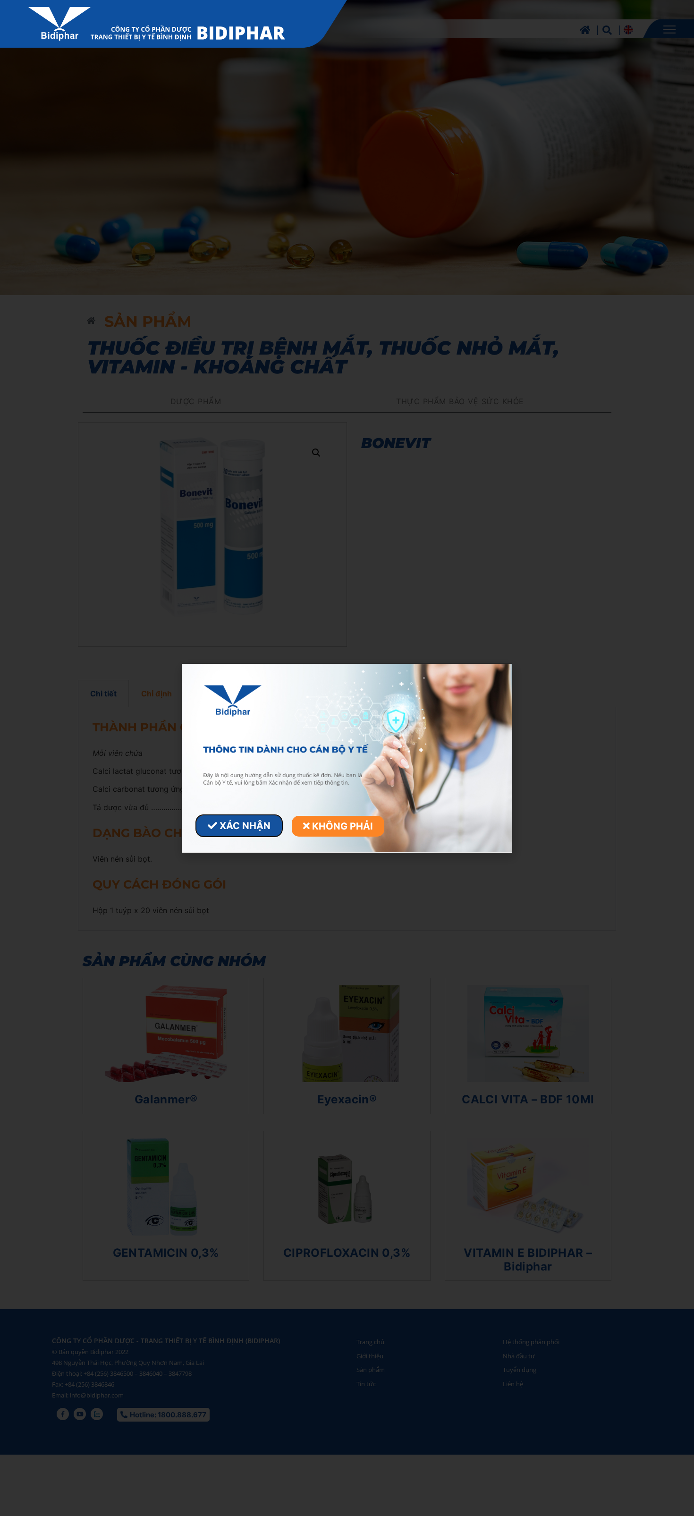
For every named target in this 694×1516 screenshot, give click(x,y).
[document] (347, 758)
